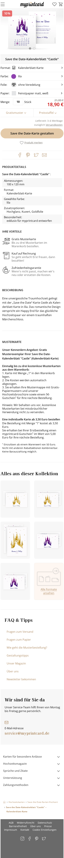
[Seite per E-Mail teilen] (44, 155)
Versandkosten (54, 124)
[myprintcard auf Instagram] (22, 839)
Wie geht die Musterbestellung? (27, 647)
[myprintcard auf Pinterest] (37, 839)
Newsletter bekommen (21, 679)
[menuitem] (54, 4)
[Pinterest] (28, 155)
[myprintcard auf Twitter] (44, 839)
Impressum (10, 829)
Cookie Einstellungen (44, 829)
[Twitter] (36, 155)
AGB (11, 822)
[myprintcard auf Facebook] (29, 839)
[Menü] (5, 4)
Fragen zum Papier (19, 639)
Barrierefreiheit (18, 826)
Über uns (13, 671)
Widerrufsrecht (25, 822)
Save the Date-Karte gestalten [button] (32, 133)
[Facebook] (19, 155)
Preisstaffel (46, 113)
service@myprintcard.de (27, 733)
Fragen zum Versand (20, 632)
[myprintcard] (32, 7)
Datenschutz (45, 822)
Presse (48, 826)
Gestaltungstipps (18, 655)
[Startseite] (4, 802)
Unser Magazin (16, 663)
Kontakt (24, 829)
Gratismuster (14, 113)
